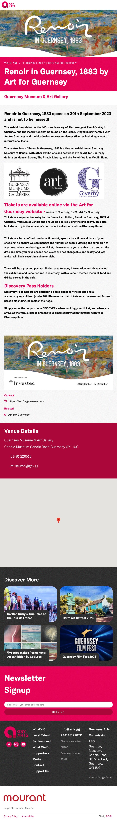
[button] (112, 5)
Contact (38, 765)
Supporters (41, 753)
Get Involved (42, 741)
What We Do (41, 747)
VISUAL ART (10, 63)
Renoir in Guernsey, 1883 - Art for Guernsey (73, 212)
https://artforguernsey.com (26, 401)
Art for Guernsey (19, 414)
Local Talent (41, 735)
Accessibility (28, 816)
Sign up (58, 712)
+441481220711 (71, 735)
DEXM (109, 816)
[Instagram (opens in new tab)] (16, 745)
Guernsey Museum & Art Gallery (36, 97)
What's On (40, 729)
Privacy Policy (11, 816)
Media (37, 759)
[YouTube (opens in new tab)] (23, 745)
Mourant (29, 808)
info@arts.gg (70, 729)
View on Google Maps (100, 777)
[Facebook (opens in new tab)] (9, 745)
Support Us (41, 771)
